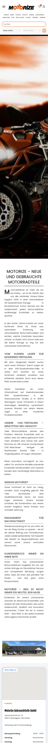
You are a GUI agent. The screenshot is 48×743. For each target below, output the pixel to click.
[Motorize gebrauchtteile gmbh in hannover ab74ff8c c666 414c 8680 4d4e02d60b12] (24, 648)
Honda (31, 15)
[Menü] (3, 6)
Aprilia (6, 15)
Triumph (35, 17)
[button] (44, 6)
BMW (12, 15)
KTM (12, 17)
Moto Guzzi (20, 17)
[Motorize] (21, 6)
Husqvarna (39, 15)
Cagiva (18, 15)
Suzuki (28, 17)
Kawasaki (6, 17)
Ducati (25, 15)
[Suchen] (44, 30)
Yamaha (42, 17)
